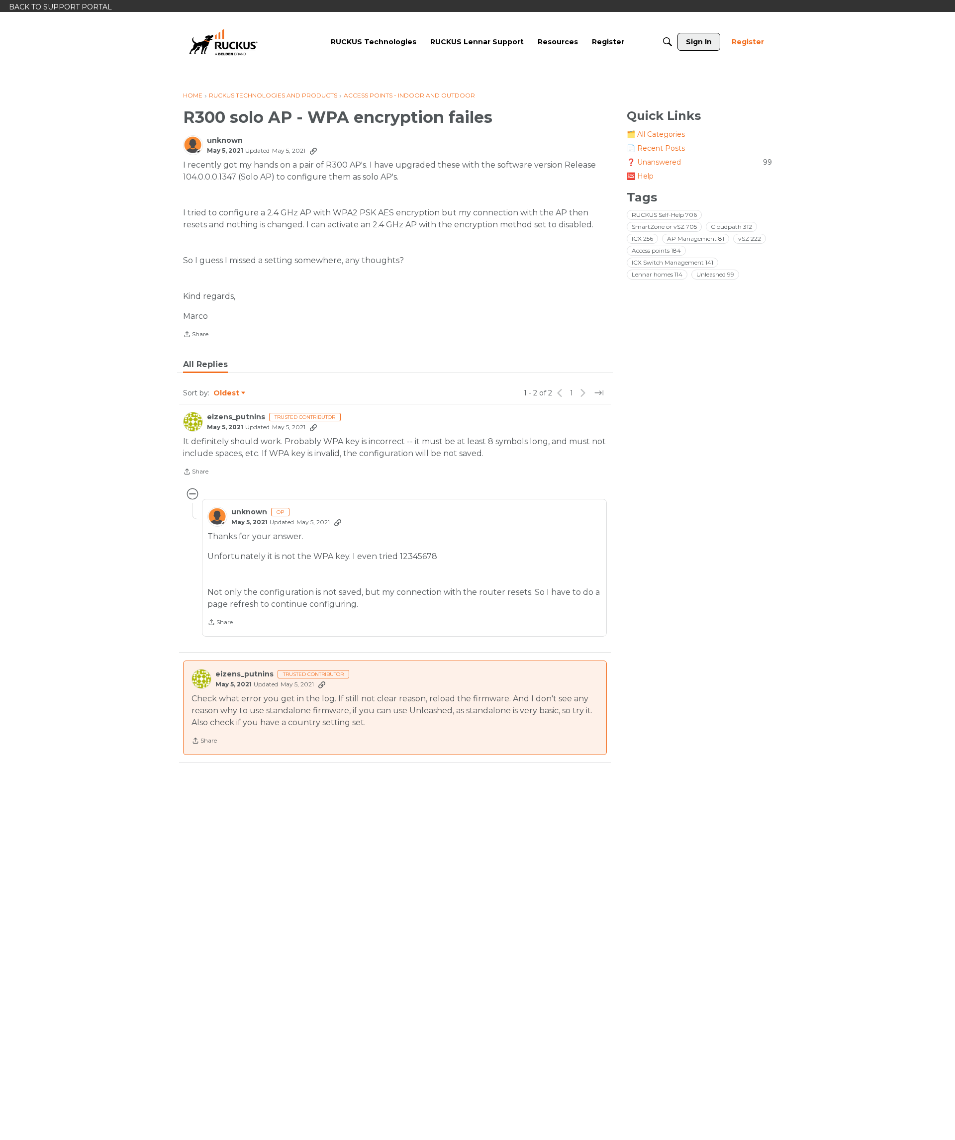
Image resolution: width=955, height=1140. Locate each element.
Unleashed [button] (715, 274)
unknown (225, 140)
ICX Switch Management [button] (672, 262)
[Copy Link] (313, 150)
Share (195, 335)
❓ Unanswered (699, 162)
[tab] (205, 364)
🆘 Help (640, 176)
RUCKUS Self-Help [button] (664, 214)
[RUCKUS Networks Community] (223, 42)
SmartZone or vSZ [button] (664, 226)
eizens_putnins (236, 417)
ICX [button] (642, 238)
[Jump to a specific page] (599, 393)
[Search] (667, 42)
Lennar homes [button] (657, 274)
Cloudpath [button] (731, 226)
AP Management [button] (695, 238)
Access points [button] (656, 250)
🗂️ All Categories (656, 134)
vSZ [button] (749, 238)
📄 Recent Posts (656, 148)
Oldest (226, 393)
